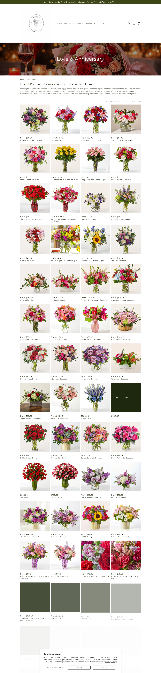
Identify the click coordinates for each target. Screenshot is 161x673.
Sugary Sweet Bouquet (29, 379)
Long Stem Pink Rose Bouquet (93, 180)
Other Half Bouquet (89, 618)
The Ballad (24, 497)
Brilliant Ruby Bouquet (29, 458)
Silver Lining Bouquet (60, 576)
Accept (79, 667)
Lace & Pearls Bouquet (29, 180)
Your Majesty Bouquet (60, 140)
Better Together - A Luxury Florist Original (125, 577)
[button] (78, 23)
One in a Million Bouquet (91, 497)
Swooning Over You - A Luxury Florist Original (32, 619)
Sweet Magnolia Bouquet (30, 418)
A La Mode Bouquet (59, 379)
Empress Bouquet (118, 497)
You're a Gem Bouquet (60, 458)
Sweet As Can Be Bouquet (122, 458)
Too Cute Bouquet (58, 300)
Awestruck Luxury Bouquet (122, 300)
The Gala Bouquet (118, 261)
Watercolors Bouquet (120, 537)
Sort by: (105, 101)
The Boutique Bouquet (29, 537)
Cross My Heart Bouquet (30, 339)
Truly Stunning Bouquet (91, 140)
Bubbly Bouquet (87, 537)
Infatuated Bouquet (59, 618)
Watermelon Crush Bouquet (92, 339)
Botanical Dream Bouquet (31, 140)
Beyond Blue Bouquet (90, 219)
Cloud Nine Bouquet (59, 537)
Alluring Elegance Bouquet (122, 659)
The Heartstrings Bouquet (31, 219)
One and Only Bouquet (60, 339)
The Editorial (86, 418)
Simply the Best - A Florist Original (95, 576)
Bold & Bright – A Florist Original (64, 261)
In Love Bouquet (27, 659)
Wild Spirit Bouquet (119, 379)
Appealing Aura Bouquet (121, 219)
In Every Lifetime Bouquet (122, 618)
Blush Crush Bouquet (59, 418)
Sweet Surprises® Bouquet (122, 140)
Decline (104, 667)
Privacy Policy (111, 662)
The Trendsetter (122, 397)
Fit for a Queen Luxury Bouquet (94, 300)
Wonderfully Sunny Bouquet (92, 261)
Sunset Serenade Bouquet (91, 458)
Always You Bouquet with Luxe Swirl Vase (63, 220)
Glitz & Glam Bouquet (29, 300)
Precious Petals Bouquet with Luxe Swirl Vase (34, 577)
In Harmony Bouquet (89, 379)
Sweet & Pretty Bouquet (121, 180)
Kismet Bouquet (27, 261)
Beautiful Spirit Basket (120, 339)
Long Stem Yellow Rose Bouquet (64, 180)
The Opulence (56, 497)
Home (22, 79)
